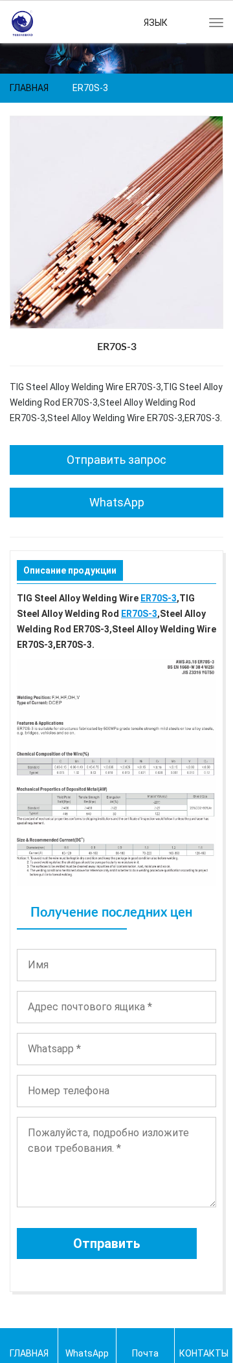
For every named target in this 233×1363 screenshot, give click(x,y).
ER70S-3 (158, 598)
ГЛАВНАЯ (29, 88)
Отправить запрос (116, 459)
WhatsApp (116, 502)
